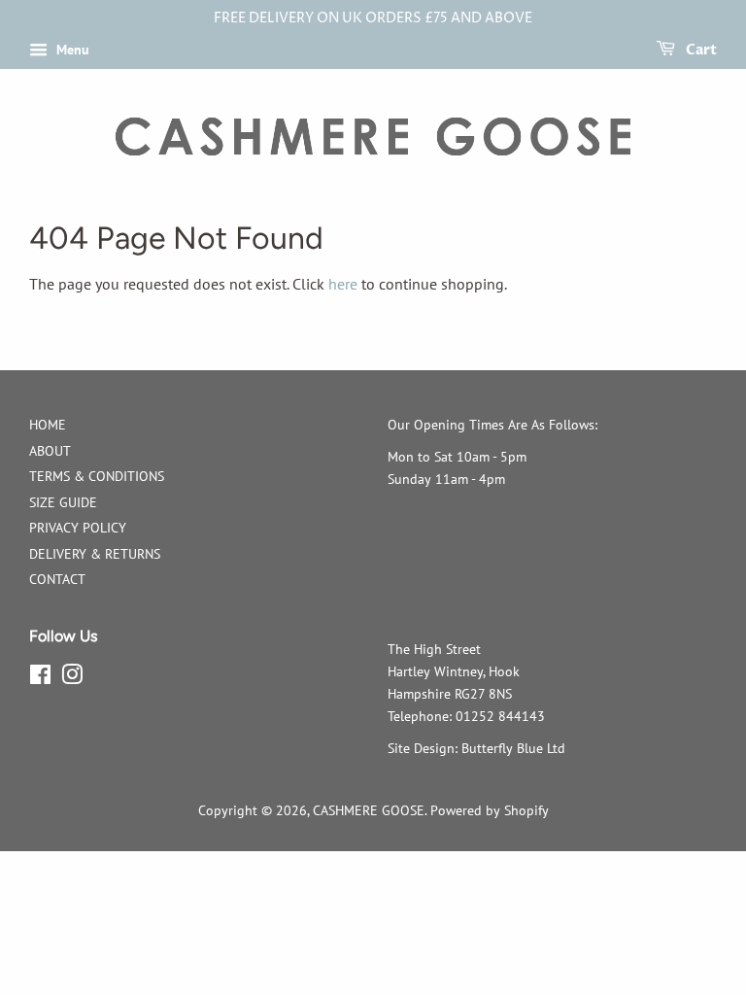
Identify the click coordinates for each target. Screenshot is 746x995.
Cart (700, 50)
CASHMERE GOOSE (368, 810)
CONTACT (57, 579)
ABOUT (50, 451)
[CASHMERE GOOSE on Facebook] (40, 678)
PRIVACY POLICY (77, 527)
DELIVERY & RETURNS (94, 554)
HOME (47, 424)
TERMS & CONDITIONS (96, 476)
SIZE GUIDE (63, 502)
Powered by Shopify (489, 810)
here (342, 283)
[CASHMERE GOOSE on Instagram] (72, 678)
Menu (70, 49)
